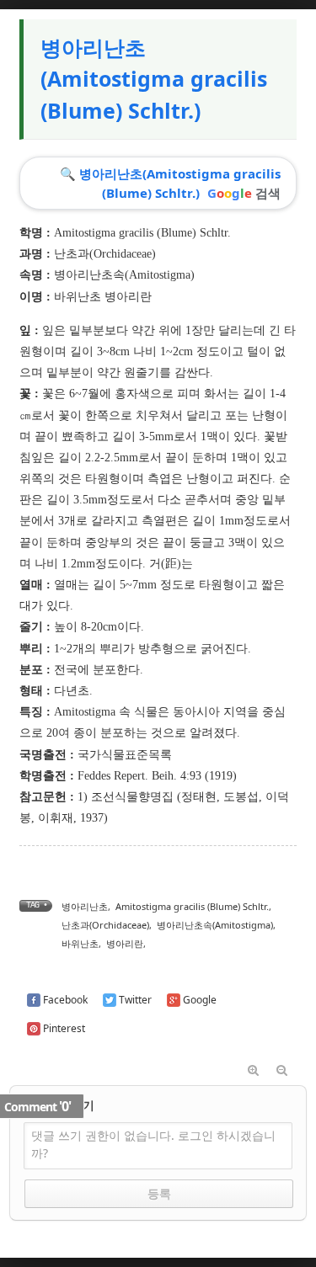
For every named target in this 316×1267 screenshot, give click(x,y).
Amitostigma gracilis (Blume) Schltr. (192, 906)
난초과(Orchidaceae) (105, 254)
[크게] (253, 1071)
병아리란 (124, 943)
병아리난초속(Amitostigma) (124, 275)
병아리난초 (85, 906)
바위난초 (80, 943)
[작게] (282, 1071)
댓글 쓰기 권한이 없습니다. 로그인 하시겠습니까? (153, 1144)
